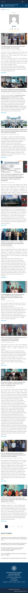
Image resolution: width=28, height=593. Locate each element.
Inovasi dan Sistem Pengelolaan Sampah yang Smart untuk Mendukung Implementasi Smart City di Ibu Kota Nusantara (14, 131)
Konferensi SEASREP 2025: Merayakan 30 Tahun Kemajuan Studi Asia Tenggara (13, 554)
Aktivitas (3, 49)
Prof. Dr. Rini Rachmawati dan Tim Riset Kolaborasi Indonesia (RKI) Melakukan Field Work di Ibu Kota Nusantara (13, 455)
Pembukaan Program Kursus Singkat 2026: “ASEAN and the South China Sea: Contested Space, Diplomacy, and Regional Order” (14, 539)
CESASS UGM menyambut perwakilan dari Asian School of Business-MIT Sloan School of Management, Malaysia (14, 499)
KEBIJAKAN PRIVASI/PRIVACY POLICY (20, 591)
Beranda (3, 9)
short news (7, 49)
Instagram (5, 582)
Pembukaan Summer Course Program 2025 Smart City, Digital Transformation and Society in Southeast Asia (13, 383)
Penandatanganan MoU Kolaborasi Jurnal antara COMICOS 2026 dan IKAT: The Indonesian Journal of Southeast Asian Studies (12, 297)
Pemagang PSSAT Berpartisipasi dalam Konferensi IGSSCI (13, 558)
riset (7, 134)
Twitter (10, 582)
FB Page (14, 582)
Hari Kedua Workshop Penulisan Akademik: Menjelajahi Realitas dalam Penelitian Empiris (14, 90)
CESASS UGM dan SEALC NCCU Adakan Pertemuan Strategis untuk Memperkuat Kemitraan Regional (12, 243)
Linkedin (18, 582)
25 (18, 526)
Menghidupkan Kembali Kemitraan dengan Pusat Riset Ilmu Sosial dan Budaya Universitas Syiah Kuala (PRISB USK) (14, 544)
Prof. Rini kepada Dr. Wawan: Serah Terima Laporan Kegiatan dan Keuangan (13, 47)
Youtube (23, 582)
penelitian (3, 134)
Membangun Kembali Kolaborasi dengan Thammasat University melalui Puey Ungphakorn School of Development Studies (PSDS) (12, 549)
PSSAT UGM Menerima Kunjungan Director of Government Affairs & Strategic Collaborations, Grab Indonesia (14, 339)
